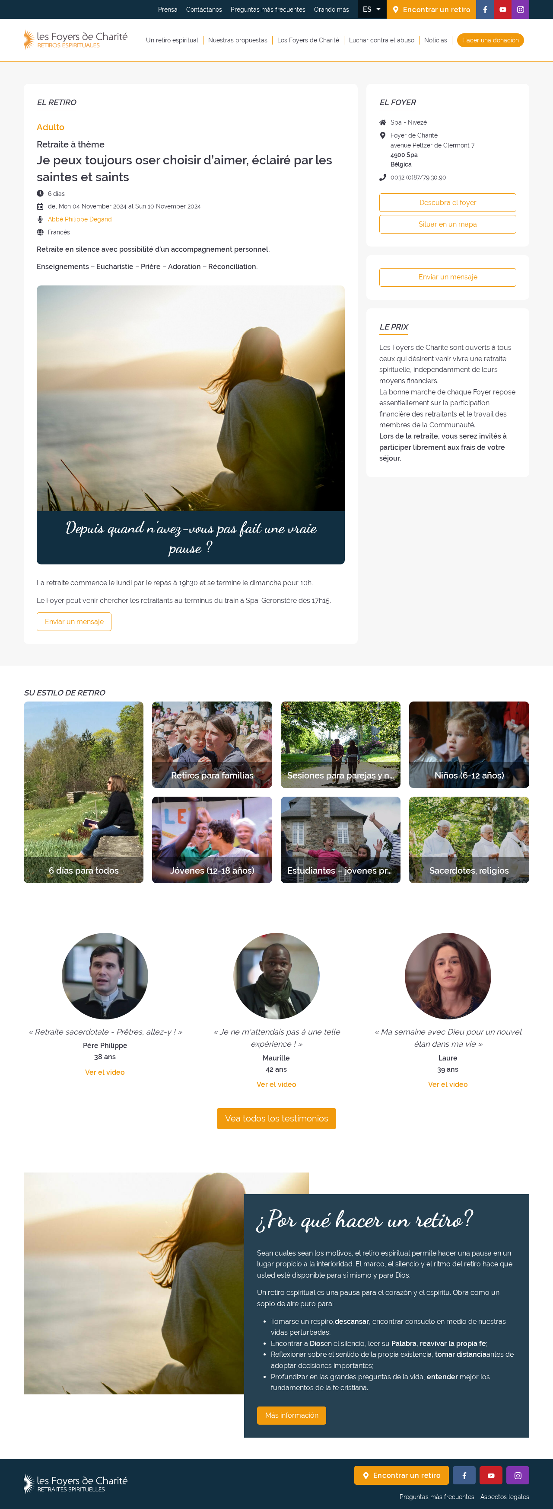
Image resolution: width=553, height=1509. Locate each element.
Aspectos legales (504, 1496)
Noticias (435, 39)
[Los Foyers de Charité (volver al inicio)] (75, 40)
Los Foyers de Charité (308, 39)
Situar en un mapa (448, 224)
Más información (291, 1415)
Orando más (331, 9)
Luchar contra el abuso (381, 39)
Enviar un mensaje (74, 622)
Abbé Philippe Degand (80, 219)
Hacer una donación (490, 39)
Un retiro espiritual (172, 39)
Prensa (168, 9)
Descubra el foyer (448, 203)
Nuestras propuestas (237, 39)
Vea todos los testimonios (276, 1118)
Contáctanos (204, 9)
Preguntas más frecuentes (268, 9)
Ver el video (105, 1072)
